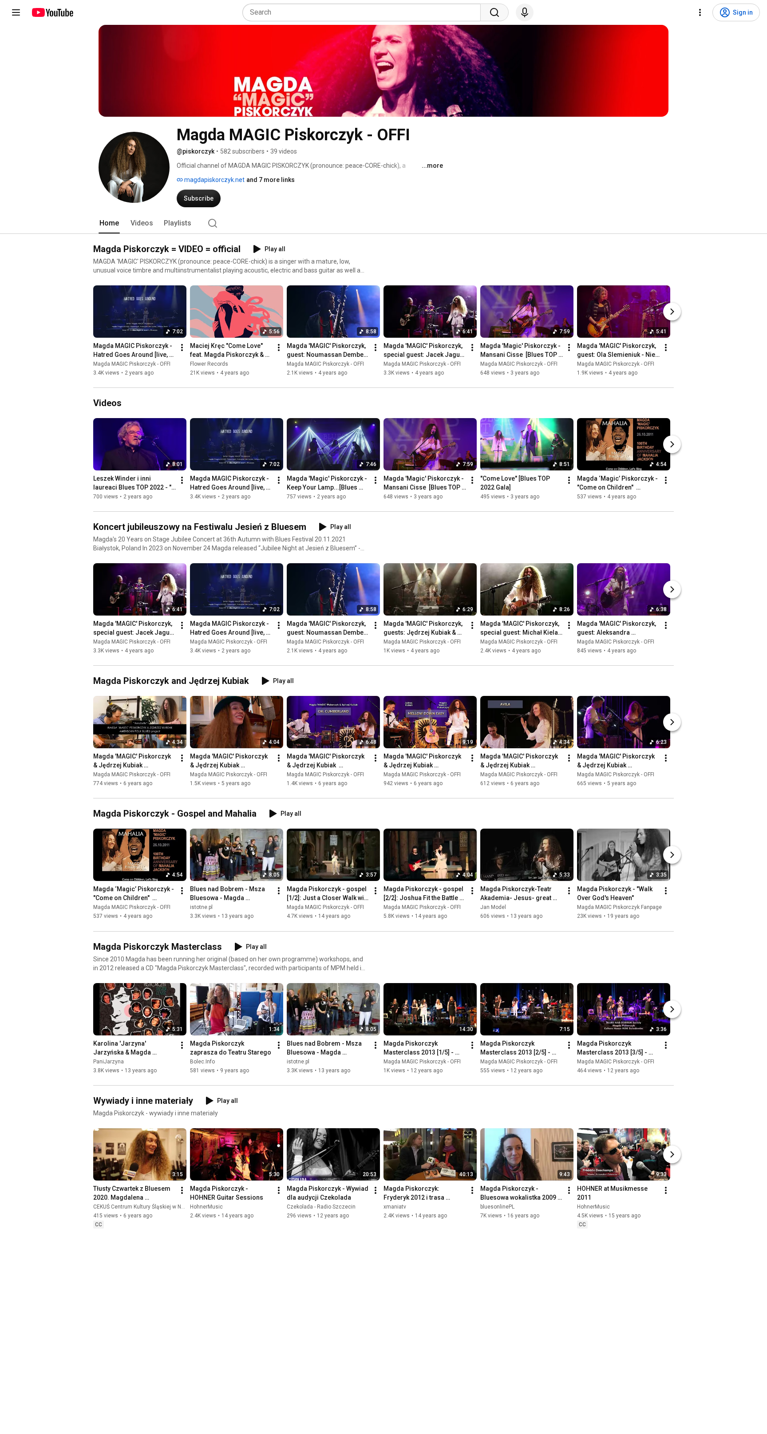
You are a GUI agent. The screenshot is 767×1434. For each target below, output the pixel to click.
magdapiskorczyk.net (214, 179)
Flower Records (209, 364)
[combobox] (364, 12)
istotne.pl (201, 908)
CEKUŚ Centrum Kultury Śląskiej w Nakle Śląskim (152, 1207)
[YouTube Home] (52, 12)
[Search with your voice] (525, 12)
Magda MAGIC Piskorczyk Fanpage (619, 908)
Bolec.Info (202, 1062)
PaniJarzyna (108, 1062)
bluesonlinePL (497, 1207)
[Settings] (700, 12)
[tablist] (383, 223)
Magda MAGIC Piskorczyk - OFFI (131, 364)
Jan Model (493, 908)
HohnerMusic (206, 1207)
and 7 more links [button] (270, 179)
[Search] (494, 12)
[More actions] (182, 347)
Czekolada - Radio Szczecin (321, 1207)
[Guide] (16, 12)
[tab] (109, 223)
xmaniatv (395, 1207)
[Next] (672, 311)
